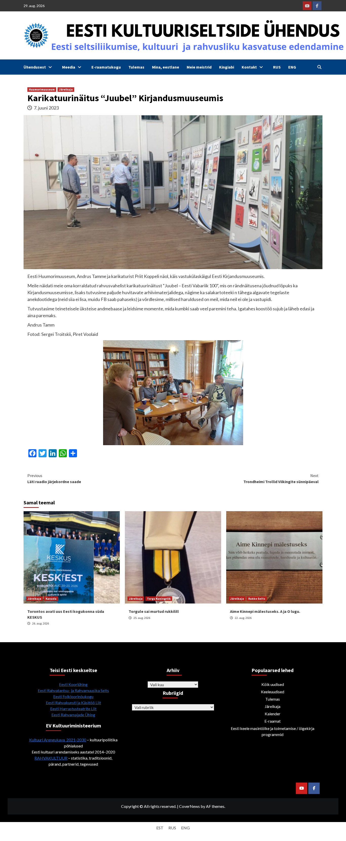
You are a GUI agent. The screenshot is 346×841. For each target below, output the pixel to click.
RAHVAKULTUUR (50, 758)
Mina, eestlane (165, 67)
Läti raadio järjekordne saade (54, 478)
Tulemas (136, 67)
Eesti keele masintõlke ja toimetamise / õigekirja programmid (272, 731)
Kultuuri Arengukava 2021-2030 (57, 739)
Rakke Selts (256, 598)
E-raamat (272, 721)
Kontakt (249, 67)
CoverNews (189, 806)
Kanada (51, 598)
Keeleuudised (272, 691)
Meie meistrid (199, 67)
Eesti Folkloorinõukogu (73, 696)
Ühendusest (35, 67)
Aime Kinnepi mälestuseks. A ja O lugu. (265, 611)
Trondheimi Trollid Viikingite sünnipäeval (281, 478)
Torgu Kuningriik (159, 598)
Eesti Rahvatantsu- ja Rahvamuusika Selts (73, 690)
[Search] (319, 67)
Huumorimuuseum (42, 89)
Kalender (272, 713)
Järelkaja (66, 89)
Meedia (68, 67)
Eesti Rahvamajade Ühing (73, 714)
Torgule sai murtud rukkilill (154, 611)
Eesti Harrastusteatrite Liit (73, 708)
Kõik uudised (272, 684)
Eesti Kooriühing (73, 684)
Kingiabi (226, 67)
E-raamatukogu (106, 67)
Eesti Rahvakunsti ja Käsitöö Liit (73, 702)
